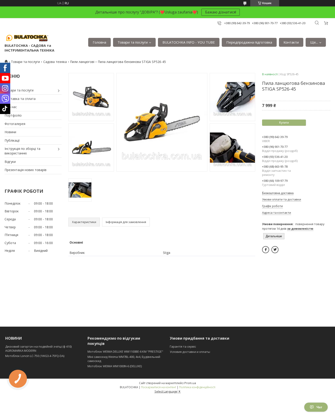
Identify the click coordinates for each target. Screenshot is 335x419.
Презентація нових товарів (25, 170)
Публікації (12, 140)
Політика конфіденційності (197, 387)
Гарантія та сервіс (183, 346)
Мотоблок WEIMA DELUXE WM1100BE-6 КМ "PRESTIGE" (125, 351)
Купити (284, 122)
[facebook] (265, 249)
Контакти (291, 42)
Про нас (11, 107)
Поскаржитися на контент (158, 387)
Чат (319, 407)
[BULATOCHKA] (27, 37)
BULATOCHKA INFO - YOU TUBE (188, 42)
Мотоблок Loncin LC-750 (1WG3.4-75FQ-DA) (34, 356)
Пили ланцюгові (82, 62)
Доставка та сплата (20, 98)
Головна (99, 42)
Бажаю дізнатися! (220, 12)
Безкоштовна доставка (278, 193)
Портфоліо (13, 115)
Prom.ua (190, 383)
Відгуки (10, 161)
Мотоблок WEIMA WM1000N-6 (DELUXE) (115, 366)
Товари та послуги (133, 42)
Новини (10, 132)
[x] (274, 249)
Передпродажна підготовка (249, 42)
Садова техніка (55, 62)
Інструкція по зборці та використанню (22, 150)
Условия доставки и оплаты (190, 352)
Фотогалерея (15, 124)
